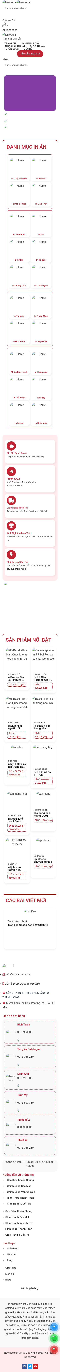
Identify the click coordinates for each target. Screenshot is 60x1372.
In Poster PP (14, 674)
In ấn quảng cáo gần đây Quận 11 (28, 925)
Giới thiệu (12, 1248)
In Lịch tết (12, 864)
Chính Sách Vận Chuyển (21, 1191)
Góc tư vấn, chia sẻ (17, 921)
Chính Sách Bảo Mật (19, 1186)
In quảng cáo (40, 674)
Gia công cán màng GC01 (42, 814)
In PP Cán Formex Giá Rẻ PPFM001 (43, 680)
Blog (9, 1260)
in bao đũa (34, 1325)
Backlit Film (13, 722)
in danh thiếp (35, 1308)
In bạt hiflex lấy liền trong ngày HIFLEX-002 (17, 767)
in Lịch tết (34, 1320)
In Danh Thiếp (40, 810)
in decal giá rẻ (33, 1316)
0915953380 (24, 1032)
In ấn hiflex (13, 761)
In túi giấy (34, 1303)
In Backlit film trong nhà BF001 (42, 728)
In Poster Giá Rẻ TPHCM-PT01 (16, 680)
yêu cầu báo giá (30, 53)
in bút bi (17, 1329)
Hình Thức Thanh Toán (20, 1197)
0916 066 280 (25, 1056)
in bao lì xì (29, 1312)
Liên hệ (11, 1254)
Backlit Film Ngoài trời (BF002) (15, 728)
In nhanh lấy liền (17, 1303)
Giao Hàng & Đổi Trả (19, 1203)
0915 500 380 (25, 1102)
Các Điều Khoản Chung (20, 1180)
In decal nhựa (40, 769)
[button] (7, 93)
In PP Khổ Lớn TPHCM (42, 773)
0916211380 (24, 1078)
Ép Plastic (39, 856)
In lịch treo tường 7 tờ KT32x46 (14, 870)
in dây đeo (28, 1333)
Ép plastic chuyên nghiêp (43, 860)
